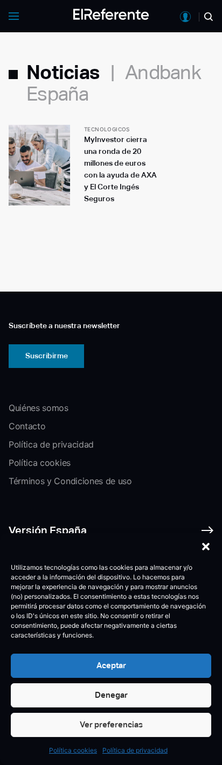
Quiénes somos (38, 407)
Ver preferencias (111, 724)
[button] (205, 546)
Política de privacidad (135, 750)
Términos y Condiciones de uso (70, 481)
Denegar (111, 694)
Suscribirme (46, 355)
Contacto (27, 426)
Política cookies (73, 750)
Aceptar (111, 665)
